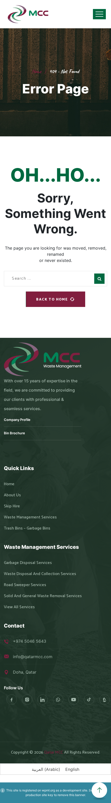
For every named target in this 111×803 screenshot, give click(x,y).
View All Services (19, 607)
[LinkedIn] (42, 699)
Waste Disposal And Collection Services (40, 574)
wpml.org (48, 790)
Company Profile (17, 420)
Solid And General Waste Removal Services (43, 596)
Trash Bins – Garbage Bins (27, 528)
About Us (12, 495)
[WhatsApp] (58, 699)
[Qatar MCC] (28, 14)
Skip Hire (12, 506)
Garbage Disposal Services (28, 563)
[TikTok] (89, 699)
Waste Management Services (30, 517)
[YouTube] (73, 699)
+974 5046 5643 (29, 641)
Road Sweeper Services (25, 585)
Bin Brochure (14, 433)
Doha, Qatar (24, 672)
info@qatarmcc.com (32, 656)
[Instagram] (27, 699)
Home (36, 71)
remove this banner (71, 795)
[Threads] (104, 699)
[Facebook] (11, 699)
